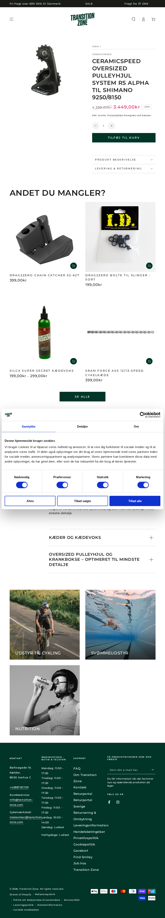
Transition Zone (29, 888)
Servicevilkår (72, 900)
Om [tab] (136, 426)
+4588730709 (19, 787)
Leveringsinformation (90, 825)
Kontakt (80, 787)
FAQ (77, 768)
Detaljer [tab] (82, 426)
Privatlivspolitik (86, 838)
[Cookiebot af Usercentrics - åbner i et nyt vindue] (142, 415)
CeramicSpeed (102, 54)
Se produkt (73, 361)
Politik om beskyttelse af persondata (36, 900)
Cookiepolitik (84, 844)
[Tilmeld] (153, 770)
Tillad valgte (82, 501)
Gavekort (80, 851)
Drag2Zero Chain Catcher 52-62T (45, 275)
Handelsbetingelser (89, 832)
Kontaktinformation (49, 905)
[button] (133, 19)
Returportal (82, 794)
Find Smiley (82, 857)
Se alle (82, 396)
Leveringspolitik (23, 905)
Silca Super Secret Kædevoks (42, 371)
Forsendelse (115, 115)
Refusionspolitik (45, 894)
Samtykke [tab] (29, 426)
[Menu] (11, 19)
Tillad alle (135, 501)
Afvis (30, 501)
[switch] (62, 485)
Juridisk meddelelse (26, 909)
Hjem (95, 46)
